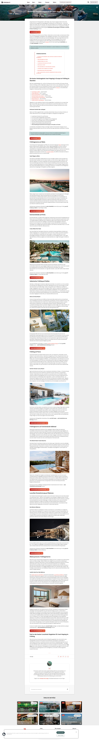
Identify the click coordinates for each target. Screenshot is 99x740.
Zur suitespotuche (34, 32)
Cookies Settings (60, 735)
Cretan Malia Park (35, 93)
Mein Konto (94, 2)
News (28, 2)
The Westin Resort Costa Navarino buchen (38, 489)
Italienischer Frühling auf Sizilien (44, 63)
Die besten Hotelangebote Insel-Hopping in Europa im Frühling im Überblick (49, 57)
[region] (41, 734)
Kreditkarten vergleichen (65, 2)
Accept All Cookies (60, 732)
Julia (50, 15)
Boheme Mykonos (35, 98)
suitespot (47, 42)
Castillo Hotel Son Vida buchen (36, 630)
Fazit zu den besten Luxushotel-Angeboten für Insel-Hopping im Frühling (48, 73)
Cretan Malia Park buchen (35, 277)
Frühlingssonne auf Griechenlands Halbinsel (46, 66)
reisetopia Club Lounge (44, 678)
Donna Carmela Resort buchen (36, 348)
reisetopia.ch (6, 2)
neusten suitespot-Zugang (53, 343)
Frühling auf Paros (41, 64)
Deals (49, 8)
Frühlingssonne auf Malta (43, 59)
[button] (4, 734)
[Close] (76, 732)
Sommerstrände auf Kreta (43, 61)
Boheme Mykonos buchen (35, 553)
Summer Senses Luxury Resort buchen (38, 423)
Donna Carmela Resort (36, 94)
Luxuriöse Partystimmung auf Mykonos (45, 68)
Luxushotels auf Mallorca (59, 574)
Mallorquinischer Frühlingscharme (45, 70)
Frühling (57, 87)
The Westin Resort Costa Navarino (38, 97)
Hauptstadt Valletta (50, 151)
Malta (60, 145)
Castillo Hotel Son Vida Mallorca (38, 100)
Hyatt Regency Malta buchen (36, 211)
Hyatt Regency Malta (36, 91)
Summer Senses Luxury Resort (38, 96)
